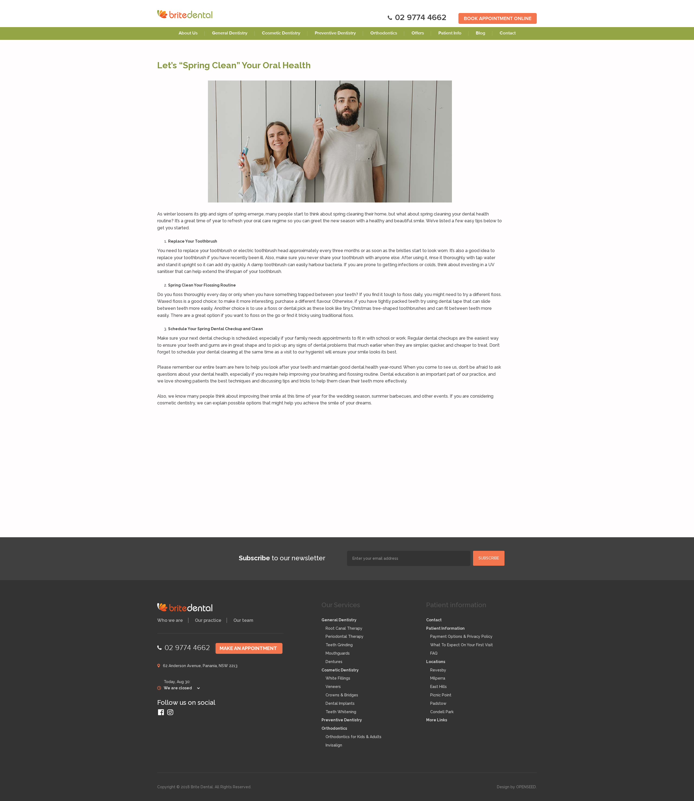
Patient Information (445, 628)
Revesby (438, 670)
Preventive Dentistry (335, 33)
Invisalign (334, 745)
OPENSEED (526, 787)
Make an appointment (248, 648)
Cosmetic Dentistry (281, 33)
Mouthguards (338, 653)
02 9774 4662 (420, 18)
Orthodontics (383, 33)
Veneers (333, 686)
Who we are (170, 620)
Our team (243, 620)
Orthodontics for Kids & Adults (353, 737)
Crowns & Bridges (342, 695)
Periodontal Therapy (345, 636)
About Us (188, 33)
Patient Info (449, 33)
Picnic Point (440, 695)
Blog (480, 33)
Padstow (438, 703)
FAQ (434, 653)
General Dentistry (230, 33)
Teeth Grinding (339, 645)
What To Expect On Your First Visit (461, 645)
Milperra (437, 678)
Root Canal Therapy (344, 628)
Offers (418, 33)
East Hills (438, 686)
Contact (508, 33)
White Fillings (338, 678)
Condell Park (442, 712)
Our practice (208, 620)
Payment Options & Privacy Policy (461, 636)
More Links (436, 720)
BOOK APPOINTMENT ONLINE (497, 19)
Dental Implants (340, 703)
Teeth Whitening (341, 712)
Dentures (334, 662)
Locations (435, 662)
